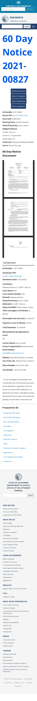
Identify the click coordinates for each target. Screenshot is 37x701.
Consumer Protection (10, 538)
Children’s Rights (9, 608)
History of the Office (10, 512)
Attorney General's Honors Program (16, 666)
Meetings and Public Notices (13, 568)
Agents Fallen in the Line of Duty (14, 589)
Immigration (7, 629)
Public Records (8, 574)
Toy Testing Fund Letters (13, 457)
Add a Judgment (18, 106)
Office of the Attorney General (13, 679)
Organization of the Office (12, 515)
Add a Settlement (18, 101)
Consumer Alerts (9, 640)
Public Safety (7, 523)
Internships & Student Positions (14, 663)
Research (6, 529)
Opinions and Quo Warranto (13, 526)
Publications (7, 577)
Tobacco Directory (9, 548)
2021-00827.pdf (21, 115)
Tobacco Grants (8, 551)
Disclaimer (29, 682)
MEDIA (6, 636)
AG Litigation (8, 430)
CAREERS (7, 650)
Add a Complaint (18, 96)
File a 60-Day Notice (11, 422)
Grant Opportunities (10, 545)
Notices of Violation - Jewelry (14, 448)
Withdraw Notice (18, 91)
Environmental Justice (11, 616)
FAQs (5, 444)
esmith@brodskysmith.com (13, 353)
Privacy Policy (7, 682)
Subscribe (29, 9)
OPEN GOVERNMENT (12, 555)
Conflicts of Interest (10, 562)
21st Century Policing (10, 605)
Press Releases (8, 643)
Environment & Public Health (13, 541)
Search (27, 26)
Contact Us (7, 461)
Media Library (8, 646)
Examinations (8, 657)
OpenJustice (7, 632)
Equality (6, 619)
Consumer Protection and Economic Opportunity (16, 612)
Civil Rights (7, 535)
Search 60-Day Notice (11, 417)
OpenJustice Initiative (10, 571)
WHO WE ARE (9, 505)
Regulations (8, 452)
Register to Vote (9, 597)
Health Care (7, 625)
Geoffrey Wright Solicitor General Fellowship (15, 670)
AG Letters (7, 426)
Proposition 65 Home (11, 413)
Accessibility (28, 679)
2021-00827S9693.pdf (13, 276)
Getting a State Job (9, 654)
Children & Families (10, 532)
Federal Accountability (11, 622)
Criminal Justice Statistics (12, 565)
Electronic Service (10, 439)
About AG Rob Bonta (10, 509)
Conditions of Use (19, 682)
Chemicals (7, 435)
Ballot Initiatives (9, 559)
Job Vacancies (8, 660)
